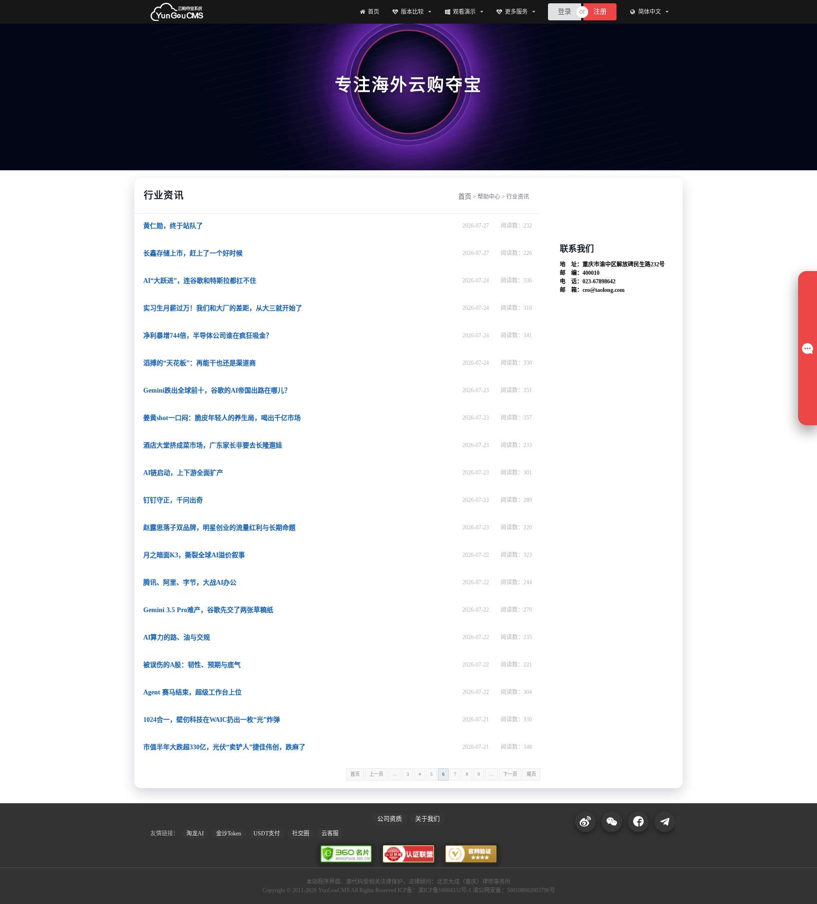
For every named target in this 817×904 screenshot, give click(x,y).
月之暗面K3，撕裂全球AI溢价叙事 (194, 555)
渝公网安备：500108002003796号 (514, 890)
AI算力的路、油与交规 (176, 637)
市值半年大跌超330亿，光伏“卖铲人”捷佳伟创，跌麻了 (224, 747)
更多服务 (516, 12)
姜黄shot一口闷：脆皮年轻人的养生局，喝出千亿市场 (222, 417)
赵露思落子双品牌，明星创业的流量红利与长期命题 (219, 527)
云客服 (330, 833)
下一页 (510, 774)
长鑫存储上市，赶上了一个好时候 (193, 253)
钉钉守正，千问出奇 (173, 500)
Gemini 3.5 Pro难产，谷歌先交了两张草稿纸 (208, 610)
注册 (600, 12)
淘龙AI (195, 833)
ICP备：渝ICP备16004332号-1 (434, 890)
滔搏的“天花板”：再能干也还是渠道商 (199, 363)
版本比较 (412, 12)
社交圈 (300, 833)
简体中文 (649, 12)
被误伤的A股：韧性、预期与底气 (192, 664)
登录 (564, 12)
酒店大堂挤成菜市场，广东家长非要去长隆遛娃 (212, 445)
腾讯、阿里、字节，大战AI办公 (189, 582)
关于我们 (427, 818)
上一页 (376, 774)
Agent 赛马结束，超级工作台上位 (192, 692)
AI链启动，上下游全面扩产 (183, 472)
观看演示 (464, 12)
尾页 (531, 774)
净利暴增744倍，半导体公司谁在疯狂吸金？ (207, 335)
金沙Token (228, 833)
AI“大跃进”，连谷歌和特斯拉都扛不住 (199, 280)
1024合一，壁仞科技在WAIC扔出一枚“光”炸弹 (211, 719)
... (395, 774)
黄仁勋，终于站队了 (173, 225)
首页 (373, 12)
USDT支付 (266, 833)
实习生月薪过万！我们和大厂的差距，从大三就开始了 (222, 308)
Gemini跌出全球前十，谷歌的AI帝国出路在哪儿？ (217, 390)
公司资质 (389, 818)
